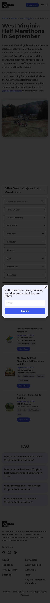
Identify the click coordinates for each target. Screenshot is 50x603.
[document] (25, 301)
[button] (45, 287)
